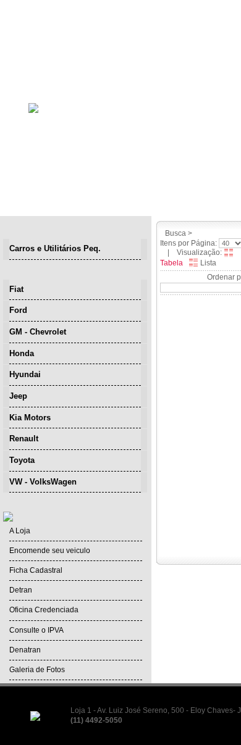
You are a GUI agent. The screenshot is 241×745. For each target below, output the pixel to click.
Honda (21, 353)
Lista (207, 263)
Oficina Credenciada (43, 610)
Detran (20, 590)
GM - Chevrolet (37, 331)
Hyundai (25, 374)
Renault (23, 438)
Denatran (25, 650)
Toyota (22, 460)
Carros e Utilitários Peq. (55, 248)
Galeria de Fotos (37, 669)
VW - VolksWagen (43, 481)
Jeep (18, 396)
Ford (18, 310)
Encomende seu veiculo (49, 550)
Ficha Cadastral (35, 570)
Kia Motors (30, 417)
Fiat (16, 289)
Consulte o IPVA (36, 630)
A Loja (19, 530)
